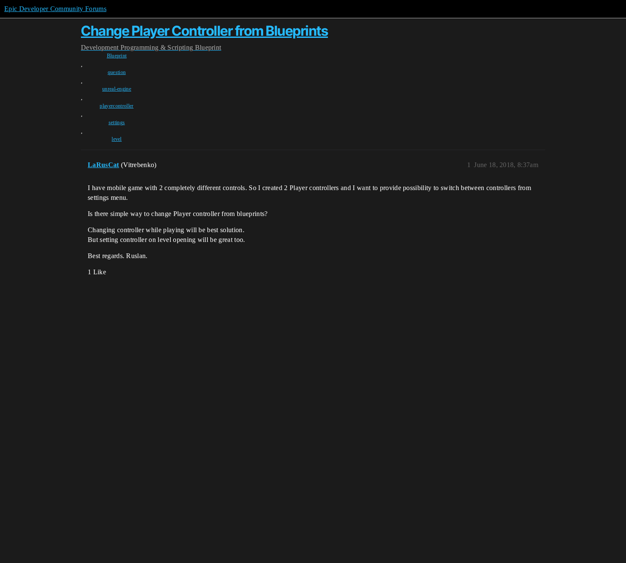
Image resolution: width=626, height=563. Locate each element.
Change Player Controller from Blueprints (204, 31)
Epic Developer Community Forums (55, 8)
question (117, 72)
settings (117, 122)
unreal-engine (116, 89)
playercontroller (116, 106)
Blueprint (117, 56)
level (117, 139)
